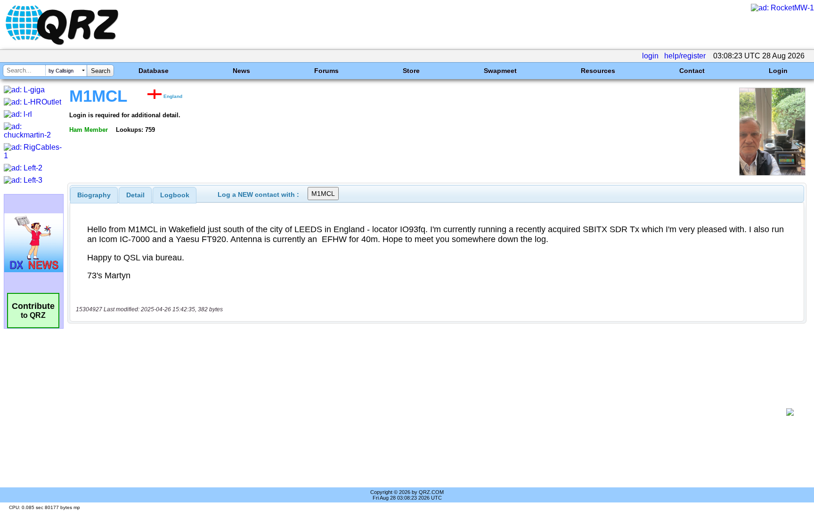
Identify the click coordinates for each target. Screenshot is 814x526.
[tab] (94, 195)
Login (778, 70)
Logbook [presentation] (174, 195)
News (241, 70)
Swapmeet (500, 70)
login (650, 56)
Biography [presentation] (94, 195)
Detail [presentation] (135, 195)
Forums (326, 70)
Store (411, 70)
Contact (692, 70)
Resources (598, 70)
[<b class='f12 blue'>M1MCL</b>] (772, 173)
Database (153, 70)
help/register (685, 56)
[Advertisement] (428, 412)
